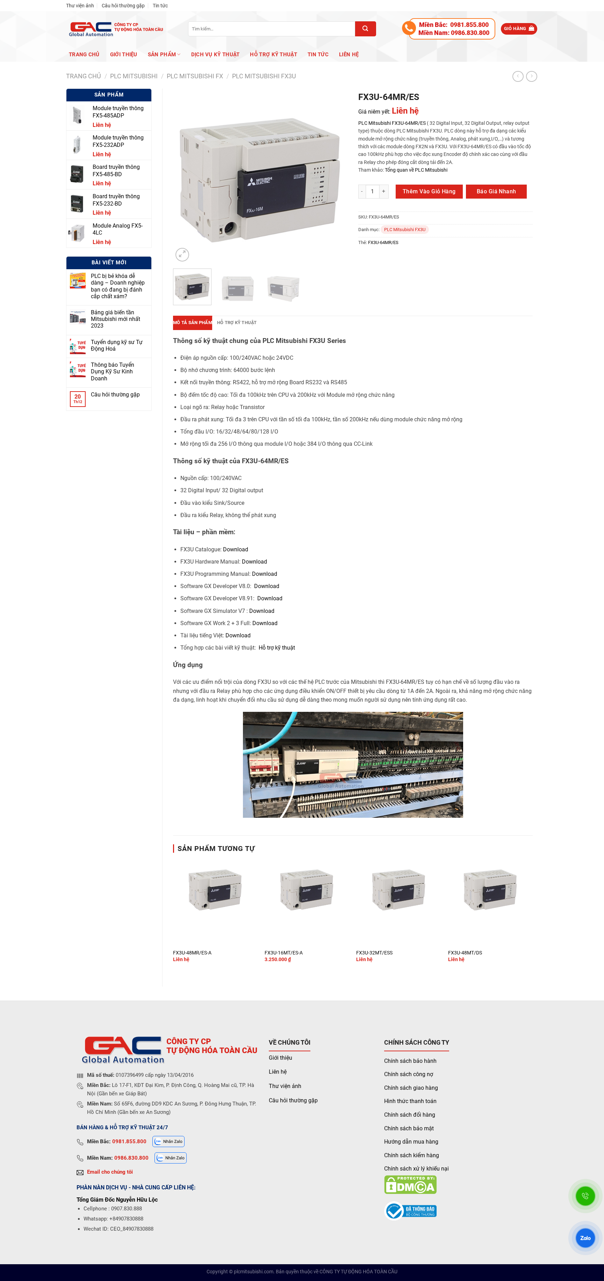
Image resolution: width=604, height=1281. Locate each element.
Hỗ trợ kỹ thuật (273, 54)
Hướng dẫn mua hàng (411, 1141)
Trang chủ (84, 54)
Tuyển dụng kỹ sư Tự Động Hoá (117, 345)
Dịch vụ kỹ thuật (215, 54)
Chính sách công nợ (408, 1074)
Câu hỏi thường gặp (123, 5)
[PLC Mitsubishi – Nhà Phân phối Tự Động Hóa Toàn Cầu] (115, 29)
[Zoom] (182, 255)
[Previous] (185, 175)
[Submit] (365, 28)
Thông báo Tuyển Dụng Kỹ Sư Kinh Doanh (112, 371)
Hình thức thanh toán (410, 1101)
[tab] (192, 323)
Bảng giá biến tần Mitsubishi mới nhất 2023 (115, 319)
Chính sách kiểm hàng (411, 1155)
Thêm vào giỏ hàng (429, 191)
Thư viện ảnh (80, 5)
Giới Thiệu (123, 54)
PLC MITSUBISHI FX (195, 76)
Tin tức (160, 5)
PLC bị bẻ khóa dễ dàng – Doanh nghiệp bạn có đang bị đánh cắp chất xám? (118, 286)
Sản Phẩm (162, 54)
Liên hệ (349, 54)
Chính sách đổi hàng (409, 1114)
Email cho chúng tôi (110, 1172)
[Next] (335, 175)
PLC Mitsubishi (374, 123)
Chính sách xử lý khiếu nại (416, 1168)
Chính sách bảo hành (410, 1061)
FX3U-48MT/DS (465, 953)
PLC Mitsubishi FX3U (264, 76)
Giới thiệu (280, 1057)
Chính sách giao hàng (411, 1088)
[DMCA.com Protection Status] (410, 1184)
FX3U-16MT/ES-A (284, 953)
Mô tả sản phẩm (192, 322)
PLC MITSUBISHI (134, 76)
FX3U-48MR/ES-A (192, 953)
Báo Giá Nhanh (496, 191)
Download (235, 549)
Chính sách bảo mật (409, 1128)
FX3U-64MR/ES (409, 123)
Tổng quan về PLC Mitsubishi (415, 170)
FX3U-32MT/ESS (374, 953)
